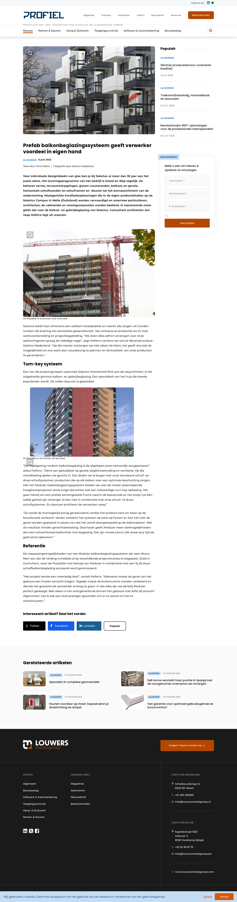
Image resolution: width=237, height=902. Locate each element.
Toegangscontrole (106, 30)
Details (207, 896)
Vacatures (176, 15)
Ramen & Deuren (49, 30)
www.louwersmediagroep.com (194, 871)
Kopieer (115, 626)
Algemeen (30, 160)
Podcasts (106, 15)
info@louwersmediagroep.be (193, 853)
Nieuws (28, 30)
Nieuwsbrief (157, 15)
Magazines (88, 15)
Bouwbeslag (173, 30)
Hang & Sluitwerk (77, 30)
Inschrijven (187, 223)
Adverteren (124, 15)
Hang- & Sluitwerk (34, 810)
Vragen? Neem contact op (185, 745)
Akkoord (224, 896)
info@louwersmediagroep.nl (193, 801)
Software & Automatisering (141, 30)
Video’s (140, 15)
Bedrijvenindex (201, 15)
